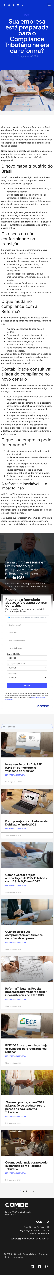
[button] (49, 5)
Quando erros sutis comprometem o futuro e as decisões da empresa (24, 935)
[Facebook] (39, 1266)
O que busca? (12, 674)
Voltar (8, 79)
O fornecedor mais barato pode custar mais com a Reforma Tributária (26, 1166)
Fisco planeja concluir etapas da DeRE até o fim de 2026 (26, 822)
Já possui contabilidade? (16, 664)
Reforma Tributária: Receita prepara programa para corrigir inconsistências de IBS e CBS (26, 992)
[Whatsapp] (22, 5)
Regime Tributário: (13, 654)
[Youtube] (18, 5)
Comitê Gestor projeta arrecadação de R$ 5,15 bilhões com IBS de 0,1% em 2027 (26, 878)
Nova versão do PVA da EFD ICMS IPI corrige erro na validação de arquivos (23, 768)
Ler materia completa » (15, 775)
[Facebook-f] (5, 5)
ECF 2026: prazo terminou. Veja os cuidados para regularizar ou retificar (26, 1049)
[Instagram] (9, 5)
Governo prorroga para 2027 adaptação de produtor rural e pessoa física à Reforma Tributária (25, 1107)
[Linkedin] (13, 5)
